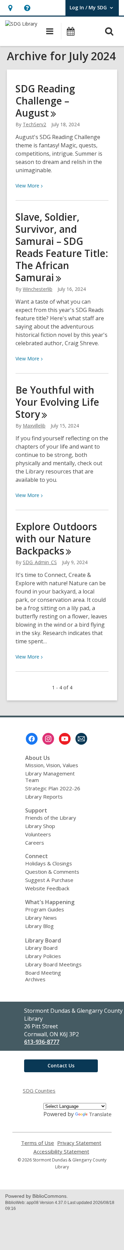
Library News (41, 917)
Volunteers (38, 834)
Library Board (41, 947)
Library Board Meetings (53, 964)
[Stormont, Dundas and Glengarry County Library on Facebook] (32, 739)
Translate (100, 1114)
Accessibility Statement (61, 1151)
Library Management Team (50, 776)
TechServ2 (34, 124)
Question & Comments (52, 871)
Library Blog (39, 925)
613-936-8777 (41, 1042)
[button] (10, 8)
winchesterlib (37, 289)
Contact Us (61, 1065)
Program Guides (44, 909)
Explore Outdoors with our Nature (56, 538)
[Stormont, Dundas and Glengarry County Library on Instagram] (48, 739)
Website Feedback (47, 888)
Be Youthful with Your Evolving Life (57, 402)
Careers (34, 842)
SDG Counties (39, 1090)
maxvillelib (34, 425)
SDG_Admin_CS (40, 562)
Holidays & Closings (48, 863)
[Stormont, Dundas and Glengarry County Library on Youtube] (65, 739)
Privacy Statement (79, 1143)
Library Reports (44, 796)
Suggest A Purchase (49, 879)
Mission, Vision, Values (51, 765)
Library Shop (40, 825)
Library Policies (43, 956)
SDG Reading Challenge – (45, 100)
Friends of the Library (50, 817)
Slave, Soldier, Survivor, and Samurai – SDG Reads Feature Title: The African (62, 247)
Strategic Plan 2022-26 (52, 788)
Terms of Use (37, 1143)
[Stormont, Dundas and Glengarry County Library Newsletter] (81, 739)
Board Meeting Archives (43, 976)
